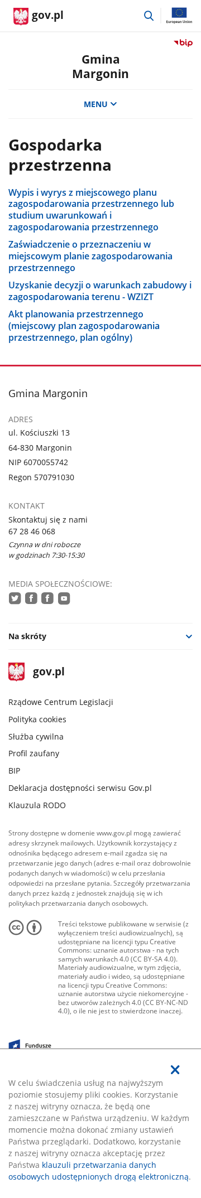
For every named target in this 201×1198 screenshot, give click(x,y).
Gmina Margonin (100, 66)
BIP (14, 770)
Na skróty (27, 636)
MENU (96, 104)
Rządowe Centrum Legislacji (60, 702)
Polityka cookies (37, 719)
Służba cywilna (36, 736)
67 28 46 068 (31, 531)
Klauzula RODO (37, 805)
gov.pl (48, 672)
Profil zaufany (33, 753)
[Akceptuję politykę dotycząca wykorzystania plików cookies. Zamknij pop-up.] (175, 1069)
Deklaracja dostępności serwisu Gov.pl (80, 787)
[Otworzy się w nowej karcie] (15, 598)
